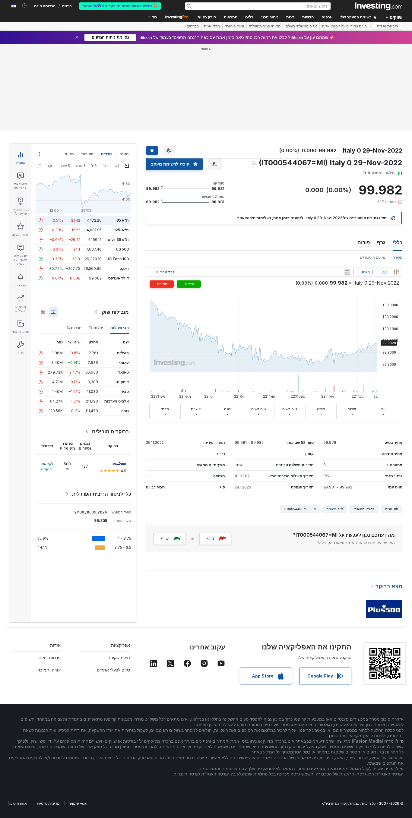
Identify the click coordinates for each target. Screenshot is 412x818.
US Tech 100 (117, 259)
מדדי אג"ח (212, 26)
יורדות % (73, 327)
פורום (363, 242)
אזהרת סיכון (18, 803)
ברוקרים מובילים (110, 431)
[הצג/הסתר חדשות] (347, 272)
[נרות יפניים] (396, 272)
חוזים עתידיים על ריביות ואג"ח (344, 26)
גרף (381, 242)
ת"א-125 (121, 230)
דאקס (124, 268)
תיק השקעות (118, 657)
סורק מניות (207, 17)
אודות (55, 645)
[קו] (385, 272)
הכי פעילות (119, 327)
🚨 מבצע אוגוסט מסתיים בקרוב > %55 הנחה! (120, 6)
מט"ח (124, 154)
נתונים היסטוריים (372, 257)
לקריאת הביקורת (47, 466)
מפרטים (193, 26)
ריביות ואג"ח (387, 26)
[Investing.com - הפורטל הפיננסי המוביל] (378, 6)
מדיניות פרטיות (48, 803)
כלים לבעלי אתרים (113, 669)
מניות (69, 154)
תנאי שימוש (78, 803)
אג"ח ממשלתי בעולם (301, 26)
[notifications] (24, 5)
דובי (210, 538)
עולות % (96, 327)
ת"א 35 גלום (118, 239)
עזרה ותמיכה (49, 669)
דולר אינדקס (118, 278)
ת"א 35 (122, 220)
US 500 (122, 249)
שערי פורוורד (234, 26)
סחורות (87, 154)
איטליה (331, 509)
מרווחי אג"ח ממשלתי (264, 26)
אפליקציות (120, 645)
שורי (165, 538)
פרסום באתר (49, 657)
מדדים (106, 154)
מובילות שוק (115, 312)
